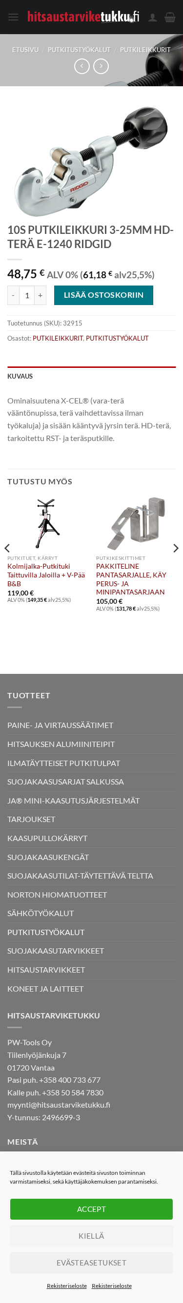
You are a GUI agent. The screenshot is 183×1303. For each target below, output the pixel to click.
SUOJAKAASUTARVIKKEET (55, 950)
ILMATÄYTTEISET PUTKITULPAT (63, 762)
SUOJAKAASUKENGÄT (48, 857)
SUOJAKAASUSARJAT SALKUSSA (65, 781)
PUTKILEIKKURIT (145, 50)
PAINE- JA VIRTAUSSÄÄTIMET (60, 724)
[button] (13, 17)
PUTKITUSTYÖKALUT (79, 50)
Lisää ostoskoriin (104, 294)
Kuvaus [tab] (20, 376)
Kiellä (91, 1235)
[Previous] (8, 567)
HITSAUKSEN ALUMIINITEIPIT (61, 743)
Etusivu (25, 50)
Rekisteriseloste (67, 1285)
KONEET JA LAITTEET (45, 988)
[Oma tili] (153, 17)
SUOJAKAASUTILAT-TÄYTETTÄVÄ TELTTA (80, 875)
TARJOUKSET (31, 819)
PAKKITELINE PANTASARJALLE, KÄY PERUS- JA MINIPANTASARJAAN (131, 579)
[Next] (175, 567)
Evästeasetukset (92, 1262)
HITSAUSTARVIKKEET (46, 969)
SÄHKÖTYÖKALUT (40, 913)
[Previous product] (100, 66)
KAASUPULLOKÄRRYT (47, 838)
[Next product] (81, 66)
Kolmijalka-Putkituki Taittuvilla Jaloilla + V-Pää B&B (46, 574)
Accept (91, 1209)
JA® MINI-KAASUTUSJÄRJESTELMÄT (73, 800)
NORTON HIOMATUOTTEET (57, 894)
